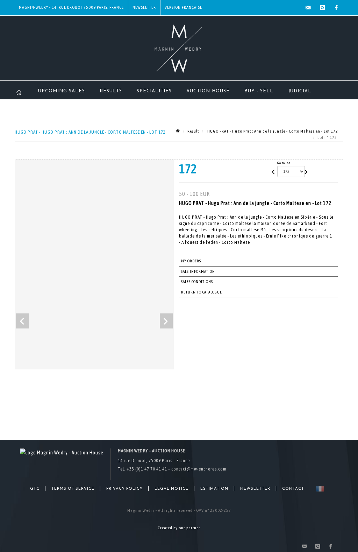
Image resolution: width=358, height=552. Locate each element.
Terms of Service (72, 489)
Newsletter (144, 7)
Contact (293, 489)
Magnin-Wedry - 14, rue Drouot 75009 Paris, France (71, 7)
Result (193, 131)
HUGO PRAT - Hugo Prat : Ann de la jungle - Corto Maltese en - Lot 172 (272, 131)
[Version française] (318, 488)
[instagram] (322, 7)
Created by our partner (179, 527)
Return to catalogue (201, 292)
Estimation (214, 489)
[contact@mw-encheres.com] (308, 7)
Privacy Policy (124, 489)
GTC (35, 489)
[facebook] (336, 7)
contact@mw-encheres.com (199, 469)
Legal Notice (171, 489)
